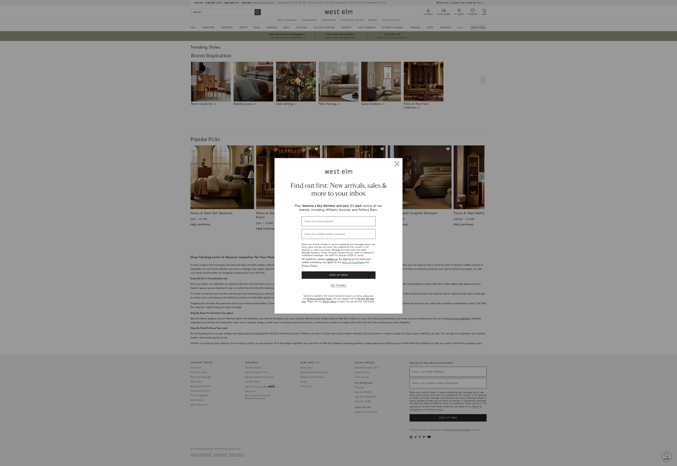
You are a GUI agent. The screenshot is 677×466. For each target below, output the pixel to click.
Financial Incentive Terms (319, 298)
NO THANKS (338, 285)
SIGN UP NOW (338, 274)
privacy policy (330, 301)
